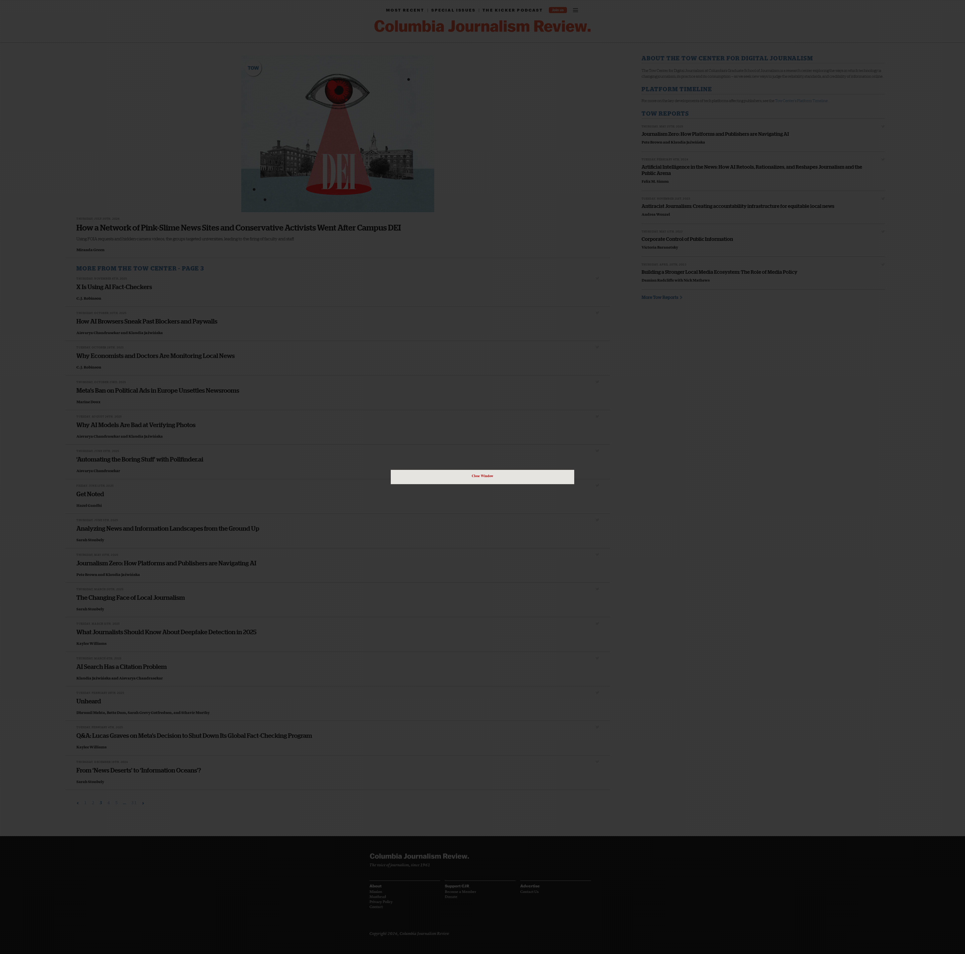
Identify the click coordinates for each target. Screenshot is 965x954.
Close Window (482, 475)
